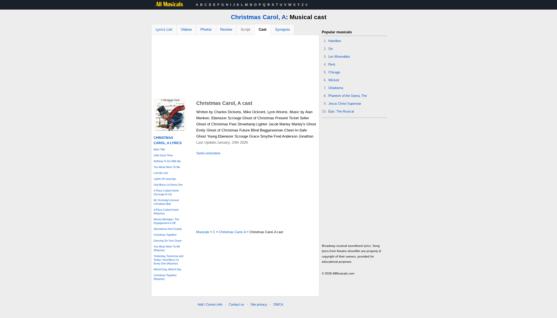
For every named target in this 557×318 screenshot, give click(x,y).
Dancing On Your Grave (168, 240)
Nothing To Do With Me (167, 161)
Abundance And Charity (168, 229)
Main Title (159, 149)
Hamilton (334, 41)
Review (226, 29)
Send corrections (208, 153)
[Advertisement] (235, 67)
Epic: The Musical (341, 111)
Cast (263, 29)
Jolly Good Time (163, 155)
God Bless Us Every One (168, 184)
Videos (186, 29)
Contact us (236, 304)
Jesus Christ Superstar (344, 103)
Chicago (334, 72)
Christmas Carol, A (258, 17)
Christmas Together (165, 234)
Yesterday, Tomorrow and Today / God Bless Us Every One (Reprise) (168, 260)
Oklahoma (335, 88)
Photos (206, 29)
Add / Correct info (210, 304)
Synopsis (282, 29)
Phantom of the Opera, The (347, 96)
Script (245, 29)
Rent (331, 64)
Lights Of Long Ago (165, 178)
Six (330, 48)
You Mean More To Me (167, 167)
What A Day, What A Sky (167, 269)
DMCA (278, 304)
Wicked (333, 80)
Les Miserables (339, 56)
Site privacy (258, 304)
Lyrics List (164, 29)
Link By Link (161, 173)
